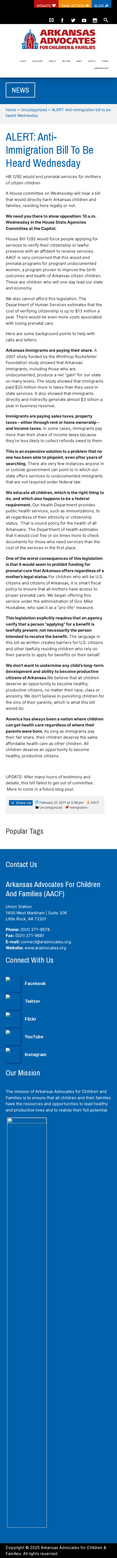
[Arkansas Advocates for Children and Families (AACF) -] (58, 39)
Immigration (78, 807)
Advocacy (52, 61)
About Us (92, 61)
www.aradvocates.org (45, 947)
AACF (95, 802)
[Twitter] (73, 18)
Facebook (35, 983)
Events (79, 61)
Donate (44, 6)
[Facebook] (62, 18)
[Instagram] (95, 18)
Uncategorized (34, 109)
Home (11, 109)
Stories (105, 61)
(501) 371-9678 (35, 929)
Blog (99, 6)
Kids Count (66, 61)
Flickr (30, 1019)
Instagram (35, 1054)
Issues (23, 61)
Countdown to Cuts (101, 68)
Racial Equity (37, 61)
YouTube (34, 1036)
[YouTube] (84, 18)
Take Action (73, 6)
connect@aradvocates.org (46, 941)
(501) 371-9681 (29, 935)
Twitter (32, 1001)
